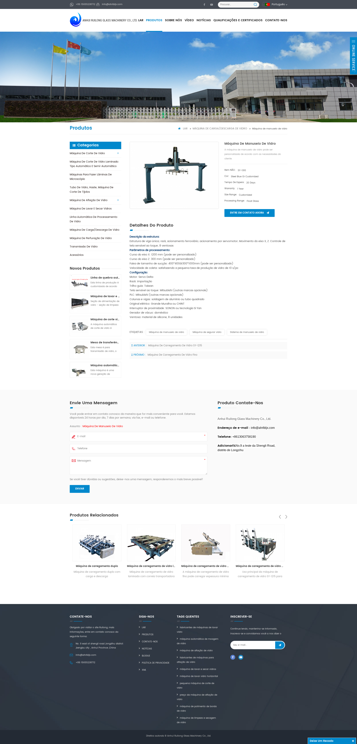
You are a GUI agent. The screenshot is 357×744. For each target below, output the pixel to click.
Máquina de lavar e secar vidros (91, 208)
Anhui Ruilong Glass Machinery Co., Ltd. (110, 20)
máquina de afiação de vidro (196, 650)
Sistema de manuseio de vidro (247, 332)
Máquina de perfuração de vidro (91, 238)
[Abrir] (353, 55)
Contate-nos (276, 20)
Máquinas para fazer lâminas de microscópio (91, 176)
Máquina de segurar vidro (207, 332)
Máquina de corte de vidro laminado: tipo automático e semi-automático (94, 164)
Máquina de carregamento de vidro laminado (151, 566)
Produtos (154, 20)
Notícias (204, 20)
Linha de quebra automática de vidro (105, 278)
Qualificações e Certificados (238, 20)
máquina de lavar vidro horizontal (199, 676)
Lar (140, 20)
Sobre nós (173, 20)
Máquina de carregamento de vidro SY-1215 (175, 346)
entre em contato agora (247, 213)
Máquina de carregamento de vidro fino (172, 355)
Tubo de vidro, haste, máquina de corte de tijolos (91, 189)
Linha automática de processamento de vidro (93, 219)
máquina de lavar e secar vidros (198, 669)
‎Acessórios (76, 255)
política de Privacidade (155, 663)
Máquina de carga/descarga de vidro (220, 128)
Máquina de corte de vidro (87, 153)
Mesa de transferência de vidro (105, 342)
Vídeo (189, 20)
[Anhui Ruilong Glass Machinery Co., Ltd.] (76, 19)
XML (144, 670)
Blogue (146, 656)
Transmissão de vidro (84, 246)
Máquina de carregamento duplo (97, 566)
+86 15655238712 (85, 4)
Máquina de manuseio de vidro (166, 332)
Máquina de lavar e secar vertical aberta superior (105, 296)
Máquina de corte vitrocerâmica (105, 319)
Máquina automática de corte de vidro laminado (105, 365)
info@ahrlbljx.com (112, 4)
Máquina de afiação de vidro (88, 200)
